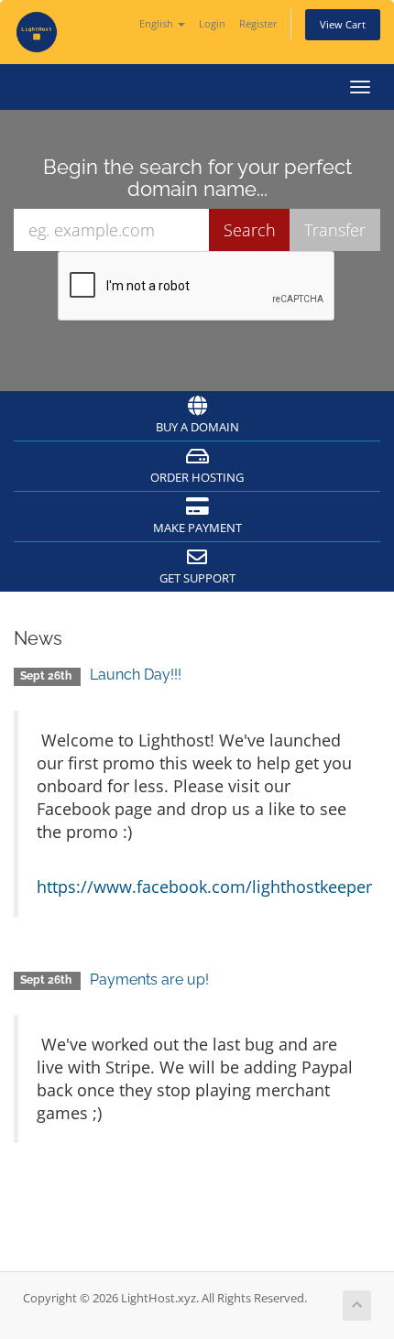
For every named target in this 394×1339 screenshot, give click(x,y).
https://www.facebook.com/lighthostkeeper (204, 887)
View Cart (343, 24)
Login (212, 23)
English (157, 23)
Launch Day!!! (135, 674)
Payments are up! (149, 979)
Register (258, 23)
